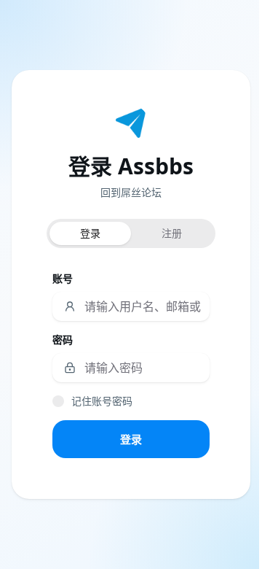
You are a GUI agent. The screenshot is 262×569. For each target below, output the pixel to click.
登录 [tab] (90, 233)
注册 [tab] (172, 233)
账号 (62, 278)
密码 (62, 340)
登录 (131, 439)
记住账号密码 (101, 401)
